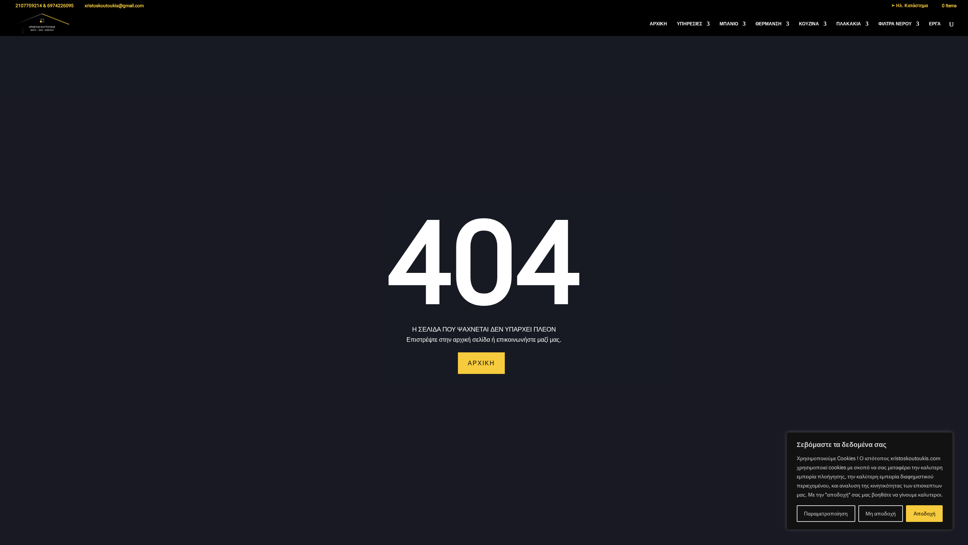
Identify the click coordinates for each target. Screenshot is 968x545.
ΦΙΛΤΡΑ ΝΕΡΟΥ (895, 23)
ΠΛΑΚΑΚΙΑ (848, 23)
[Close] (944, 438)
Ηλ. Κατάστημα (911, 5)
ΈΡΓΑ (935, 23)
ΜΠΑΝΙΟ (729, 23)
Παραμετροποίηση (826, 514)
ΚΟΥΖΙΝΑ (809, 23)
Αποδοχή (924, 514)
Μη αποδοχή (881, 514)
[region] (869, 481)
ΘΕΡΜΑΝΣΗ (768, 23)
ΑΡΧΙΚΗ (658, 23)
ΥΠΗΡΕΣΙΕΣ (689, 23)
